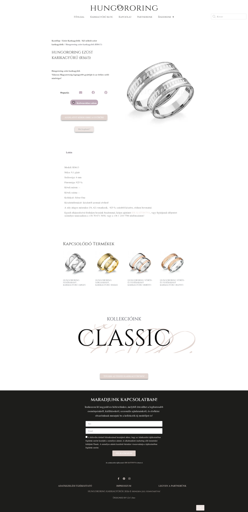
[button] (81, 92)
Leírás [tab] (69, 152)
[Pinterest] (124, 478)
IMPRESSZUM (123, 485)
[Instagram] (129, 478)
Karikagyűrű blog (101, 16)
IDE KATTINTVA (141, 212)
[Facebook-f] (118, 478)
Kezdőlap (56, 40)
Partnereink (144, 16)
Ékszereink (164, 16)
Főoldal (79, 16)
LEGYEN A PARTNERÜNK (172, 485)
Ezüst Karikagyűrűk (71, 40)
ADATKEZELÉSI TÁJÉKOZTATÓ (75, 485)
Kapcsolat (125, 16)
